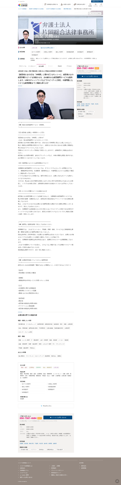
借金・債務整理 (47, 367)
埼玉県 (41, 443)
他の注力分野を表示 (47, 48)
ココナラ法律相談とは (26, 466)
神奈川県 (31, 443)
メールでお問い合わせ (59, 417)
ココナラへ (22, 1)
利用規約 (53, 468)
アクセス (69, 66)
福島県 (55, 443)
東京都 (26, 443)
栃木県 (45, 443)
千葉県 (36, 443)
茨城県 (21, 443)
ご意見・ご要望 (55, 466)
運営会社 (83, 466)
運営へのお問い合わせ (26, 477)
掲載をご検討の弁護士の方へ (59, 475)
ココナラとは (23, 472)
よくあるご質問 (24, 475)
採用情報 (83, 468)
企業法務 (34, 48)
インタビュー (32, 66)
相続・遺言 (24, 367)
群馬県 (50, 443)
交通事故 (31, 367)
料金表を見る (45, 406)
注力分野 (41, 66)
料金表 (60, 66)
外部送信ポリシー (56, 472)
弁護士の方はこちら (97, 1)
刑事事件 (38, 367)
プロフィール (22, 66)
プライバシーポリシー (57, 470)
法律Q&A (22, 468)
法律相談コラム (24, 470)
